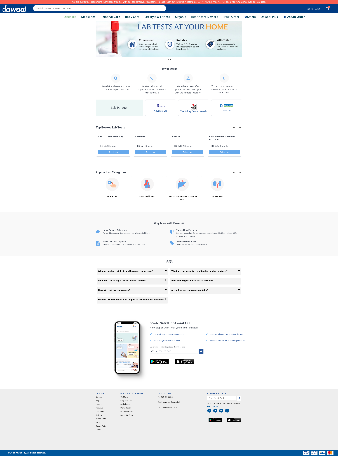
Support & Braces (127, 415)
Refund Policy (101, 426)
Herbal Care (125, 404)
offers (251, 17)
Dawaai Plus (269, 17)
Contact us (100, 411)
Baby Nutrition (126, 400)
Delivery (99, 415)
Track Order (231, 17)
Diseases (70, 17)
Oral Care (124, 397)
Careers (99, 397)
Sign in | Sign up (314, 9)
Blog (97, 400)
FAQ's (98, 422)
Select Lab (113, 152)
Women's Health (126, 411)
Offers (98, 429)
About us (99, 408)
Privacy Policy (101, 418)
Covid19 (99, 404)
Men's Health (125, 408)
